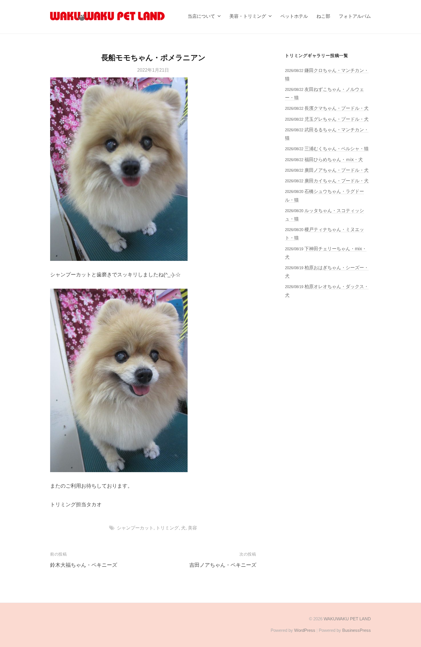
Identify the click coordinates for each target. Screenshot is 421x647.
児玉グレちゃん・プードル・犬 (336, 119)
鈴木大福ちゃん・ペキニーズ (83, 565)
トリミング (167, 527)
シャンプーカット (135, 527)
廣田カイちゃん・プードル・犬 (336, 180)
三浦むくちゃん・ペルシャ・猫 (336, 148)
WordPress (304, 630)
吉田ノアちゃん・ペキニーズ (222, 565)
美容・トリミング (247, 16)
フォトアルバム (355, 16)
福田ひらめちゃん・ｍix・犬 (333, 159)
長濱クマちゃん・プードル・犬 (336, 108)
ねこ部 (323, 16)
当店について (201, 16)
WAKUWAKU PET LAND (347, 618)
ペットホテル (294, 16)
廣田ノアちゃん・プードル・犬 (336, 170)
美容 (192, 527)
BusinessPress (356, 630)
